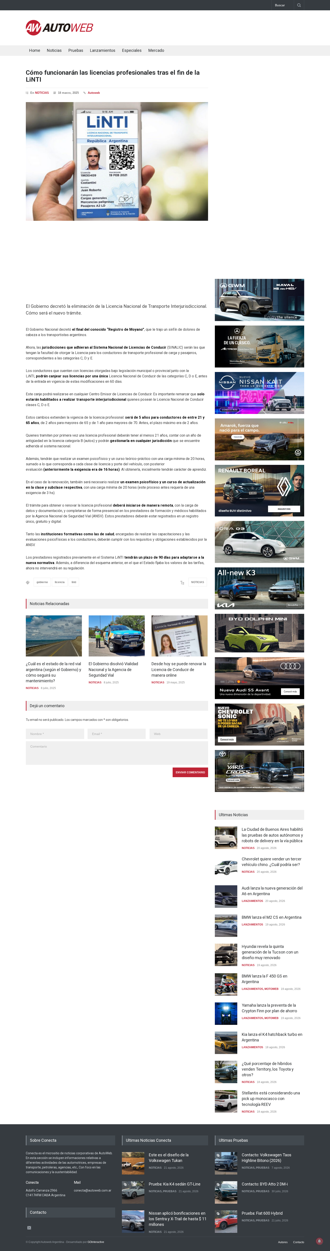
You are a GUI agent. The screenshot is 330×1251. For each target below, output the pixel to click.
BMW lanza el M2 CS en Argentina (271, 917)
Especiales (132, 50)
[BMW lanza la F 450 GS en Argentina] (226, 984)
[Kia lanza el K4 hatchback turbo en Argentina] (226, 1043)
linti (74, 582)
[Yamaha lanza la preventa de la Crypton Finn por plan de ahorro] (226, 1013)
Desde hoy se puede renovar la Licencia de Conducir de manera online (179, 669)
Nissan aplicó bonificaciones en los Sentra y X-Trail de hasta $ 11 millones (178, 1219)
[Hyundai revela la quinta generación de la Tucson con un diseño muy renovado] (226, 955)
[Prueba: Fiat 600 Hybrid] (226, 1221)
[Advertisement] (222, 27)
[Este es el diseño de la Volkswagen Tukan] (133, 1163)
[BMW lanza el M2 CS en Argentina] (226, 925)
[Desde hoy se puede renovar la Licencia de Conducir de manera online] (180, 635)
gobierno (42, 582)
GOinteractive (96, 1242)
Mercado (156, 50)
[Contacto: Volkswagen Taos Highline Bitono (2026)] (226, 1163)
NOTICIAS (42, 92)
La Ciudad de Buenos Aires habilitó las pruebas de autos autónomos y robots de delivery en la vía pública (272, 835)
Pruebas (75, 50)
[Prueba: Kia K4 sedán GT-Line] (133, 1192)
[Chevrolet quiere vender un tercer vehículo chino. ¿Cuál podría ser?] (226, 867)
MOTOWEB (271, 989)
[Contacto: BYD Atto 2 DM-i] (226, 1192)
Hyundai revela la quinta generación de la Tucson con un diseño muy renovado (270, 952)
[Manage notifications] (319, 1241)
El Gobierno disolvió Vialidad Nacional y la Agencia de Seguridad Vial (113, 669)
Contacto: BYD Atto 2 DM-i (265, 1184)
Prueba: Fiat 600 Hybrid (262, 1213)
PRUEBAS (169, 1191)
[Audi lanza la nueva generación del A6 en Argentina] (226, 896)
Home (34, 50)
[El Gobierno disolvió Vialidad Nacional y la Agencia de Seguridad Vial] (117, 635)
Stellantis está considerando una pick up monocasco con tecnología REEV (271, 1099)
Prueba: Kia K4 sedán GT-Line (174, 1184)
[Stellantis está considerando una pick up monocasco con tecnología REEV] (226, 1101)
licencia (60, 582)
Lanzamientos (102, 50)
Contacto (298, 1242)
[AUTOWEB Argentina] (59, 34)
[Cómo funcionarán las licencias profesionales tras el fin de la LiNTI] (117, 161)
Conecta (183, 51)
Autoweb (94, 92)
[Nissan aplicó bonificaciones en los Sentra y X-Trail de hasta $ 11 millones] (133, 1221)
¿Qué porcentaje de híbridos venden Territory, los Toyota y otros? (268, 1069)
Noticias (54, 50)
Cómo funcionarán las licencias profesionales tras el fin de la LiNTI (113, 76)
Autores (283, 1242)
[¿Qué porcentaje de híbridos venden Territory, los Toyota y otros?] (226, 1072)
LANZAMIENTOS (252, 901)
